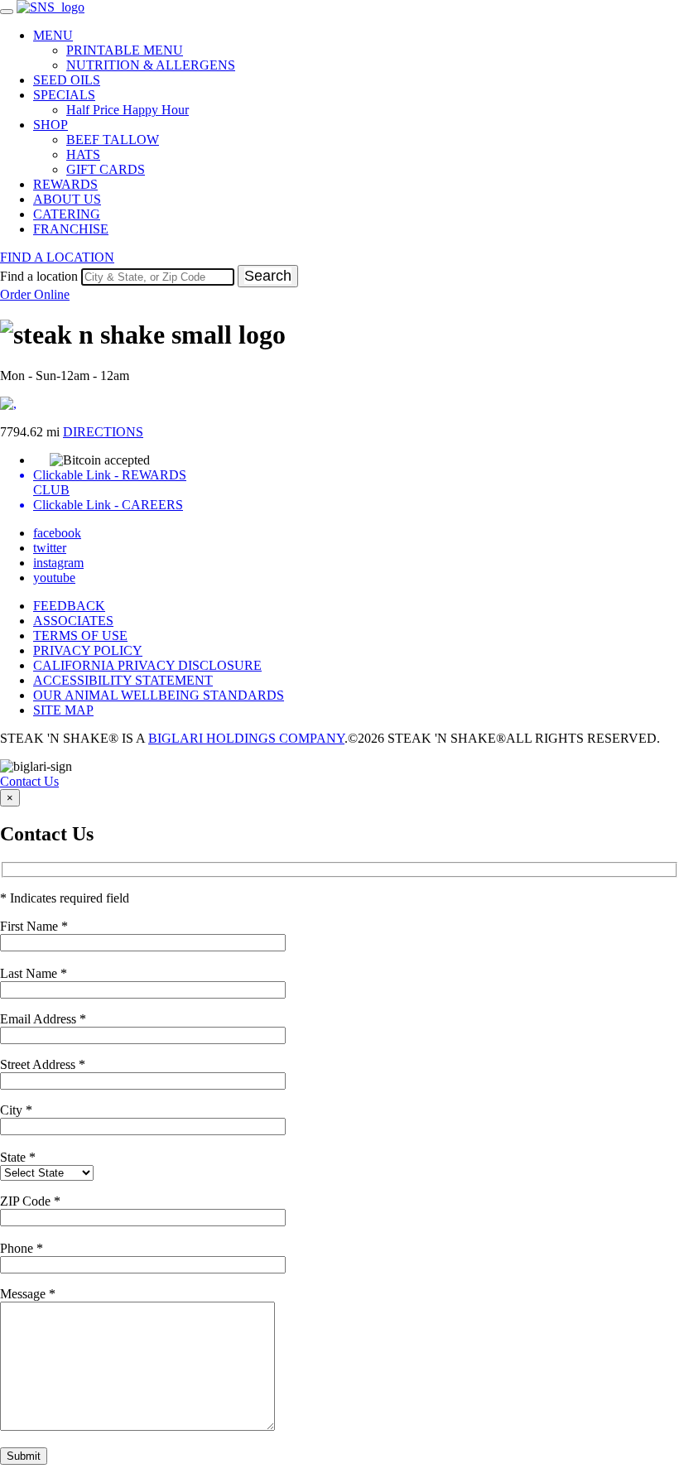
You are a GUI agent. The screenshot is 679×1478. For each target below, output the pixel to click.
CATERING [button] (66, 214)
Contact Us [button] (29, 781)
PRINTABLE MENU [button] (124, 50)
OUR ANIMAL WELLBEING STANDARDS (158, 695)
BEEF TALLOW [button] (112, 139)
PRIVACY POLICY (87, 650)
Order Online (35, 294)
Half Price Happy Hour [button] (127, 110)
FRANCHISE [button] (70, 229)
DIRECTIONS (103, 432)
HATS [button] (83, 154)
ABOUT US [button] (67, 199)
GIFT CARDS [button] (105, 169)
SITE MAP (63, 710)
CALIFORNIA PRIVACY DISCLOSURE (147, 665)
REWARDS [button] (65, 184)
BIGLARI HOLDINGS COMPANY (246, 738)
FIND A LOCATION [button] (57, 257)
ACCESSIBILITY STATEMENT (123, 680)
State (18, 1157)
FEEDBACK (69, 606)
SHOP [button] (50, 125)
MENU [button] (53, 35)
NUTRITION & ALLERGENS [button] (150, 65)
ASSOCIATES (73, 621)
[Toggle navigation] (6, 11)
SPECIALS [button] (64, 95)
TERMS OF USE (80, 635)
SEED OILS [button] (66, 80)
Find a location (39, 276)
